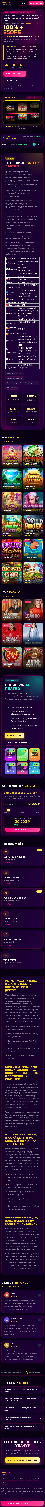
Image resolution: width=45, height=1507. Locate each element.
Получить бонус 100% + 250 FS (22, 1460)
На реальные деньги (17, 742)
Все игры (6, 441)
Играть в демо (14, 735)
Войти (23, 3)
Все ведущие (8, 596)
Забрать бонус (13, 73)
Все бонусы (12, 80)
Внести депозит (22, 830)
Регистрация (36, 3)
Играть (38, 1500)
